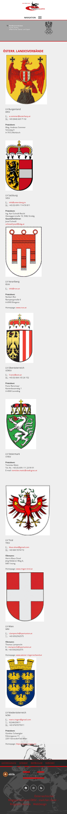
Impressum (36, 762)
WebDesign (40, 804)
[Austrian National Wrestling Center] (33, 774)
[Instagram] (33, 788)
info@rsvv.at (14, 288)
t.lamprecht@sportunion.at (20, 633)
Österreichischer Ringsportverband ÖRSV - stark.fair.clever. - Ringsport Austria (33, 800)
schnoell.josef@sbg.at (14, 224)
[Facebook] (26, 788)
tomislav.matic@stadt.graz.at (24, 470)
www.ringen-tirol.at (24, 568)
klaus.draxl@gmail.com (19, 547)
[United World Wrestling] (9, 774)
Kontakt (50, 762)
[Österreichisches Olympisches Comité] (18, 27)
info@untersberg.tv (17, 202)
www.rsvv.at (21, 307)
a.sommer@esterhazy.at (19, 116)
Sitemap (23, 762)
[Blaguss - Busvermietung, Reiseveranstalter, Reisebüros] (58, 774)
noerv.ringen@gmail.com (20, 719)
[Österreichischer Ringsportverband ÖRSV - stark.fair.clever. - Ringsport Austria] (33, 6)
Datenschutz (9, 762)
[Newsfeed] (41, 788)
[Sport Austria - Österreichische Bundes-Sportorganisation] (49, 27)
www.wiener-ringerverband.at (29, 655)
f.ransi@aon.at (15, 374)
